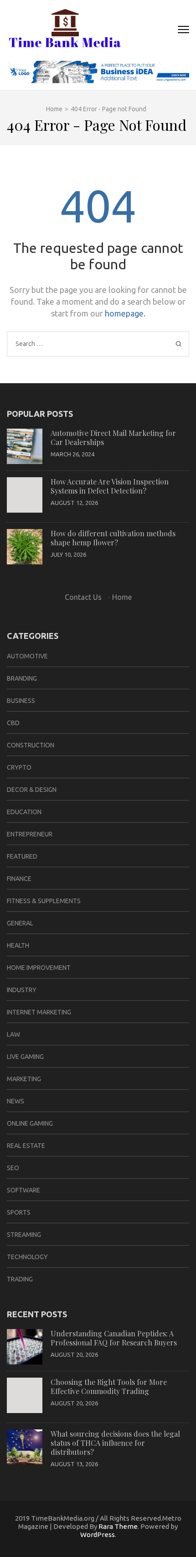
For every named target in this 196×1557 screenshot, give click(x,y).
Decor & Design (32, 789)
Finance (19, 878)
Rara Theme (118, 1526)
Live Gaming (25, 1056)
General (20, 923)
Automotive (27, 656)
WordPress (97, 1534)
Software (23, 1190)
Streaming (24, 1234)
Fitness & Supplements (44, 901)
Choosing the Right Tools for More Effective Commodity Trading (109, 1386)
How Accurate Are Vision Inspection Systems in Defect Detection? (110, 486)
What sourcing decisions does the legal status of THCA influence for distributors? (115, 1443)
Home (122, 597)
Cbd (13, 723)
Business (21, 700)
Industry (21, 990)
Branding (22, 678)
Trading (20, 1279)
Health (18, 945)
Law (13, 1034)
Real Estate (26, 1145)
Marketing (24, 1078)
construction (30, 745)
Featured (22, 856)
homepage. (125, 313)
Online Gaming (30, 1123)
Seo (13, 1167)
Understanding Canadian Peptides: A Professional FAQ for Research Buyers (114, 1338)
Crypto (19, 767)
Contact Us (83, 597)
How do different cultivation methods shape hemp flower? (113, 538)
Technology (27, 1256)
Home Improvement (39, 967)
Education (24, 812)
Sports (19, 1212)
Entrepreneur (29, 834)
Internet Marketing (39, 1012)
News (15, 1101)
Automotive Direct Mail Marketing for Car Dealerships (113, 437)
